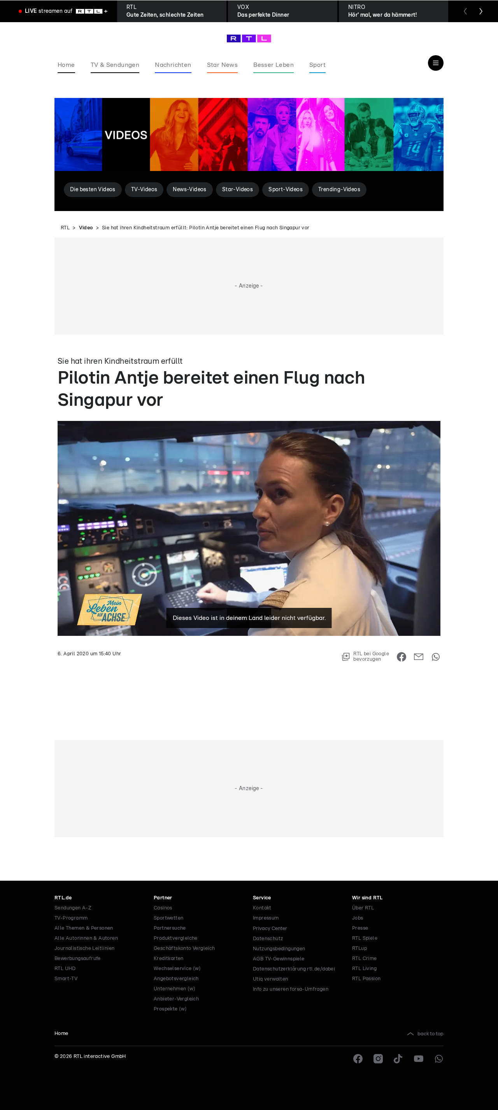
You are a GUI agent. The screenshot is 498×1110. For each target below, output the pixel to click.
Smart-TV (65, 978)
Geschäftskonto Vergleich (184, 948)
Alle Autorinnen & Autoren (86, 938)
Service (262, 898)
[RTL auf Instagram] (378, 1058)
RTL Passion (366, 978)
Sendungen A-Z (72, 908)
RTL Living (364, 968)
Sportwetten (168, 918)
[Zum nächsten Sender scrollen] (481, 11)
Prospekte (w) (170, 1009)
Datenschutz (268, 938)
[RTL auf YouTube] (418, 1058)
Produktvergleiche (176, 938)
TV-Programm (71, 918)
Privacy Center (270, 928)
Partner (163, 898)
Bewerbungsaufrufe (77, 958)
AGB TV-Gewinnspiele (279, 959)
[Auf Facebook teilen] (401, 656)
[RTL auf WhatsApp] (439, 1058)
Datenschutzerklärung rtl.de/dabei (294, 969)
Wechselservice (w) (177, 968)
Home (61, 1033)
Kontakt (262, 908)
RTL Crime (364, 958)
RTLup (359, 948)
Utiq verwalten (270, 979)
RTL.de (63, 898)
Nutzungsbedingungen (279, 948)
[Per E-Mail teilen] (418, 656)
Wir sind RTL (367, 898)
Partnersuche (170, 928)
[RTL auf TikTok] (398, 1058)
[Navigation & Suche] (436, 63)
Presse (360, 928)
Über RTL (363, 908)
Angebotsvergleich (176, 978)
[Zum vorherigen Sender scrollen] (465, 11)
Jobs (357, 918)
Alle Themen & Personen (83, 928)
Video (86, 227)
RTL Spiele (364, 938)
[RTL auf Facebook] (358, 1058)
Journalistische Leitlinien (84, 948)
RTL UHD (65, 968)
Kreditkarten (169, 958)
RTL (65, 227)
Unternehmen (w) (174, 988)
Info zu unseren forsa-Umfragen (290, 989)
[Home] (249, 38)
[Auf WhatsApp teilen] (435, 656)
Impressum (266, 918)
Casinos (163, 908)
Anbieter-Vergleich (176, 999)
